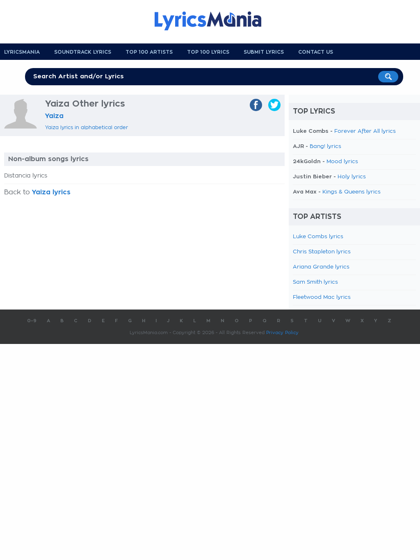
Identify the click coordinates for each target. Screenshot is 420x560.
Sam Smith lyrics (315, 282)
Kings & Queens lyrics (351, 192)
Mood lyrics (342, 161)
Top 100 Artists (149, 52)
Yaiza (54, 116)
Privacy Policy (282, 332)
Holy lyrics (352, 177)
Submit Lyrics (264, 52)
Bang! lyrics (325, 146)
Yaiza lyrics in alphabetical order (86, 127)
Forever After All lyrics (365, 131)
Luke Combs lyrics (318, 236)
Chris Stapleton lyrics (322, 252)
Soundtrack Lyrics (82, 52)
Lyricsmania (22, 52)
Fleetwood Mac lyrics (322, 297)
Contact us (315, 52)
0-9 (32, 321)
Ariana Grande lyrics (321, 267)
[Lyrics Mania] (214, 20)
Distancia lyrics (25, 176)
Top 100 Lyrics (208, 52)
